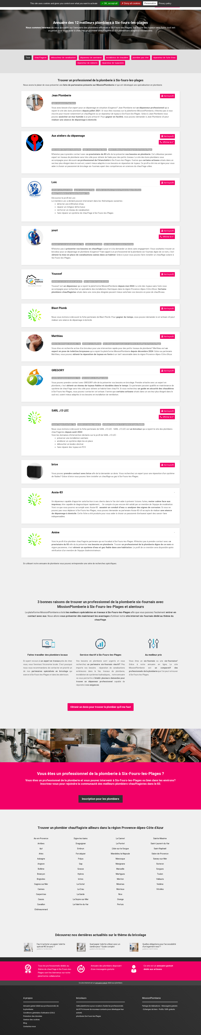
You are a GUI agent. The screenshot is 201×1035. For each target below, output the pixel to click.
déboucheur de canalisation (63, 57)
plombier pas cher (141, 57)
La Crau (80, 889)
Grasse (81, 869)
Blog (25, 1023)
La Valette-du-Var (80, 904)
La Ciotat (81, 884)
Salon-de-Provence (160, 854)
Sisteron (160, 864)
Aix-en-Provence (41, 838)
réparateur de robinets (87, 63)
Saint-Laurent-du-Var (160, 843)
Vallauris (160, 879)
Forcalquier (81, 854)
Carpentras (41, 894)
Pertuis (120, 904)
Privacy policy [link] (165, 3)
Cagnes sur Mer (41, 884)
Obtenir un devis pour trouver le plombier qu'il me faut (100, 706)
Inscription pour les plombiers (100, 798)
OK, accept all (110, 3)
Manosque (120, 859)
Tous (28, 57)
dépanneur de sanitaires (91, 57)
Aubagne (41, 859)
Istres (80, 879)
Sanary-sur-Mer (160, 859)
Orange (120, 899)
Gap (80, 864)
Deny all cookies (131, 3)
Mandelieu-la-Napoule (120, 854)
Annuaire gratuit (29, 1006)
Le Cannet (120, 838)
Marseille (120, 869)
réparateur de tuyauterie (113, 63)
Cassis (41, 899)
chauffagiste (40, 57)
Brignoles (41, 879)
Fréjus (80, 859)
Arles (41, 854)
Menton (120, 879)
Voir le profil (168, 96)
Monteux (120, 889)
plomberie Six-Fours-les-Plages (88, 1016)
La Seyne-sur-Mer (80, 899)
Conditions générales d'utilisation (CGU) (39, 1013)
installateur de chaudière (117, 57)
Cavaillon (41, 904)
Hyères (81, 874)
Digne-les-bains (81, 838)
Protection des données (32, 1016)
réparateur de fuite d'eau (164, 57)
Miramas (120, 884)
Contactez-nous (29, 1026)
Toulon (160, 874)
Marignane (120, 864)
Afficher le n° (168, 142)
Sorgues (160, 869)
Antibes (41, 843)
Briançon (41, 874)
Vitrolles (160, 889)
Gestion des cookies (31, 1020)
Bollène (41, 869)
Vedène (160, 884)
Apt (41, 848)
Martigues (120, 874)
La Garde (81, 894)
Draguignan (81, 843)
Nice (120, 894)
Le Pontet (120, 843)
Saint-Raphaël (160, 848)
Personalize (150, 3)
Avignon (41, 864)
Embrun (80, 848)
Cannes (41, 889)
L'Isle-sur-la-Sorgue (120, 848)
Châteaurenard (41, 909)
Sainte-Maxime (160, 838)
